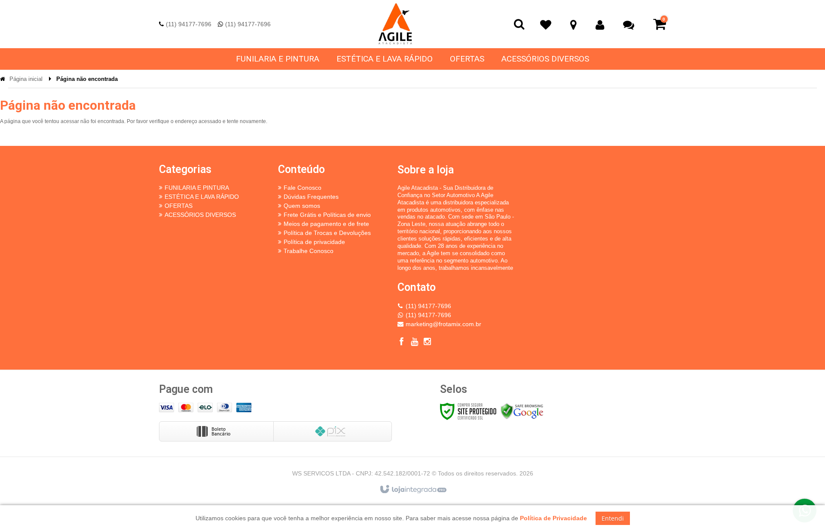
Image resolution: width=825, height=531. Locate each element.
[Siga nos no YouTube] (414, 343)
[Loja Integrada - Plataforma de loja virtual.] (412, 490)
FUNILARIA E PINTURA (197, 187)
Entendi (613, 518)
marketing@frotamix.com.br (443, 324)
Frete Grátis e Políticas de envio (327, 214)
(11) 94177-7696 (188, 24)
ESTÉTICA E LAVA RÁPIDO (202, 196)
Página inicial (26, 79)
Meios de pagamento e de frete (326, 223)
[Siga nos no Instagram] (427, 343)
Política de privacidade (314, 241)
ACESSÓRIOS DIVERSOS (200, 214)
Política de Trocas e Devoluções (327, 232)
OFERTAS (178, 205)
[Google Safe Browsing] (522, 411)
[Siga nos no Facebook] (401, 343)
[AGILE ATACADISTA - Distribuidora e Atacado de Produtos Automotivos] (395, 24)
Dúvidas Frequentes (311, 196)
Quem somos (302, 205)
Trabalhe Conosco (308, 250)
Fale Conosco (302, 187)
